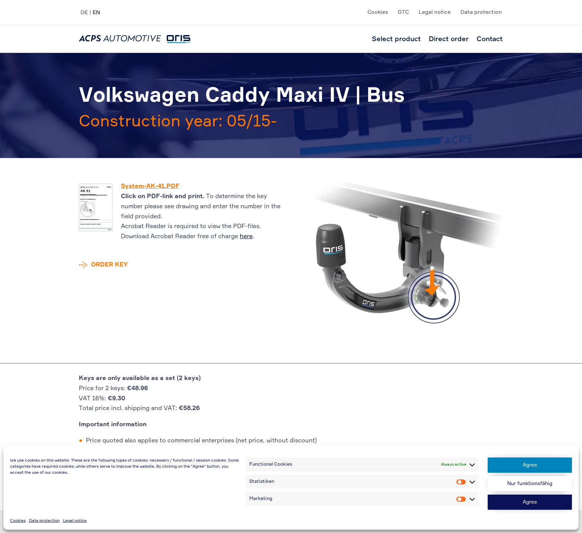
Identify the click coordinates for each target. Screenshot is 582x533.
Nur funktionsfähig (529, 483)
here (246, 236)
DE (84, 12)
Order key (109, 265)
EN (96, 12)
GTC (403, 12)
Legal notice (75, 521)
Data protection (44, 521)
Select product (396, 39)
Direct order (448, 39)
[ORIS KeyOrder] (134, 39)
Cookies (18, 521)
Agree (530, 465)
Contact (490, 39)
